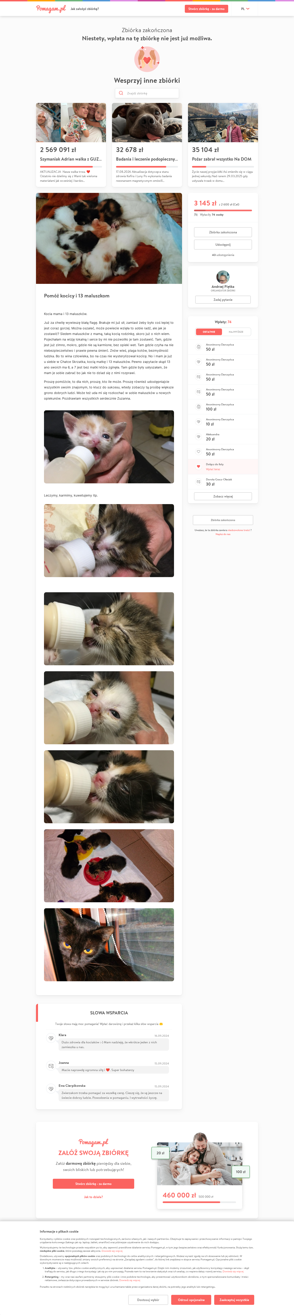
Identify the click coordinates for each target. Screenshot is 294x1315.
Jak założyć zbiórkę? (85, 9)
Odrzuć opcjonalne (191, 1300)
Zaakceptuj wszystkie (234, 1300)
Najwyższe (236, 332)
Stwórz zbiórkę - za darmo (206, 9)
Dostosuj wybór (148, 1300)
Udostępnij (223, 244)
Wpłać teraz (213, 469)
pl (243, 9)
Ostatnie (209, 332)
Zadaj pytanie (223, 299)
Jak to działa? (93, 1197)
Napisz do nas (223, 534)
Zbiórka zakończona (223, 232)
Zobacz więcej (223, 496)
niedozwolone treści (239, 530)
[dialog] (147, 1268)
